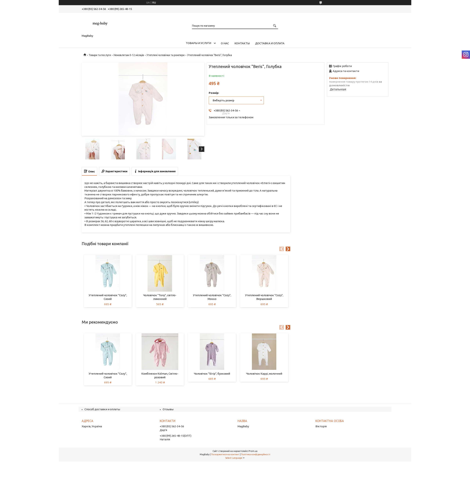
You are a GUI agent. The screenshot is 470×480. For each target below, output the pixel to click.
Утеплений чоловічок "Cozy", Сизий (108, 297)
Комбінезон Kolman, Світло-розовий (159, 375)
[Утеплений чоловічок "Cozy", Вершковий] (264, 273)
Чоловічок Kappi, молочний (264, 373)
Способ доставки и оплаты (102, 409)
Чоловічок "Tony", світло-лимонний (159, 297)
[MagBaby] (100, 23)
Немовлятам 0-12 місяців (129, 55)
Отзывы (168, 409)
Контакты (242, 43)
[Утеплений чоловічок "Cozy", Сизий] (108, 273)
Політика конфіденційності (255, 454)
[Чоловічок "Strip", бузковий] (212, 351)
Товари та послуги (100, 55)
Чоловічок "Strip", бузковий (212, 373)
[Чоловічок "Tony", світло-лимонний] (160, 273)
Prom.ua (253, 451)
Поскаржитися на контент (225, 454)
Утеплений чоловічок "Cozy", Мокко (212, 297)
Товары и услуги (198, 43)
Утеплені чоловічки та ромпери (166, 55)
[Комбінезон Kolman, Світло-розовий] (160, 351)
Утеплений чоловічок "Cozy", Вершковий (264, 297)
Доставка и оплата (269, 43)
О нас (225, 43)
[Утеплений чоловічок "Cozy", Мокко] (212, 273)
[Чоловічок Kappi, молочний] (264, 351)
